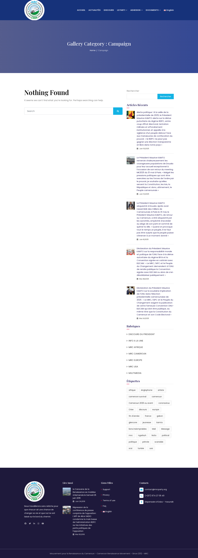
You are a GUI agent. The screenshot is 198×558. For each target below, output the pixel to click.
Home (92, 50)
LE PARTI (121, 10)
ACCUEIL (81, 10)
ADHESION (135, 10)
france (148, 416)
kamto (160, 422)
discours (143, 409)
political (165, 435)
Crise (131, 409)
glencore (133, 422)
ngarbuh (142, 435)
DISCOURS (109, 10)
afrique (132, 390)
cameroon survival (137, 396)
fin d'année (134, 416)
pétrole (145, 441)
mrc (131, 435)
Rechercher (133, 90)
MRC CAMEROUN (137, 353)
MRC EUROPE (135, 360)
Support (106, 489)
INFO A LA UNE (135, 340)
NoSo (154, 435)
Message (165, 429)
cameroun (157, 396)
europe (155, 409)
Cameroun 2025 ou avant (141, 403)
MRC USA (133, 366)
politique (133, 441)
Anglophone (146, 390)
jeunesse (147, 422)
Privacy (106, 495)
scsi (130, 448)
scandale (159, 441)
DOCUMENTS (152, 10)
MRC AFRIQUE (135, 347)
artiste (161, 390)
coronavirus (164, 403)
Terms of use (109, 500)
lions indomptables (138, 429)
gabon (160, 416)
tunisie (141, 448)
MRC (146, 553)
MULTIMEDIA (134, 373)
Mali (154, 429)
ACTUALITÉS (94, 10)
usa (151, 448)
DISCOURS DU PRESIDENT (141, 334)
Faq (104, 506)
